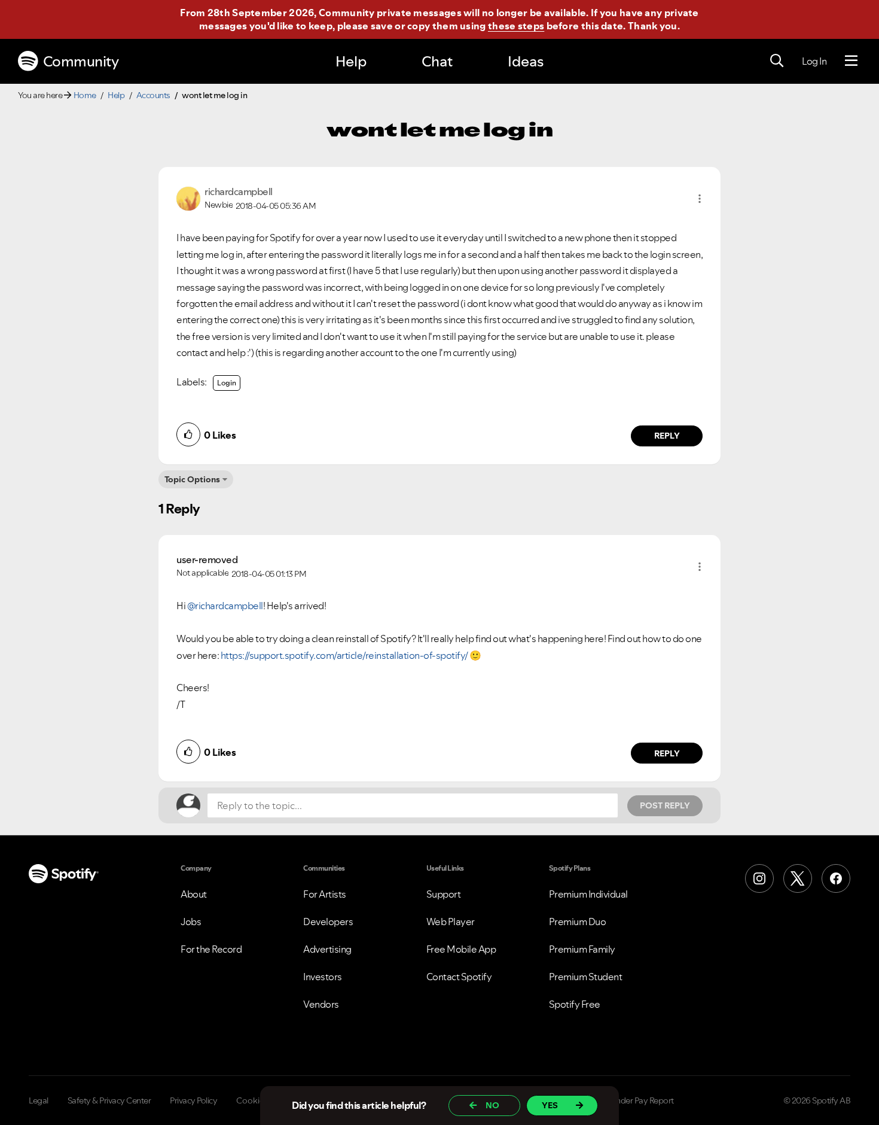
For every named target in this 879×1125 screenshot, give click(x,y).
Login (226, 383)
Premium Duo (577, 921)
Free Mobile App (461, 949)
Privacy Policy (193, 1100)
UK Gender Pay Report (633, 1100)
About (194, 894)
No (492, 1105)
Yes (550, 1105)
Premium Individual (588, 894)
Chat (437, 61)
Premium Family (582, 949)
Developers (328, 921)
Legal (38, 1100)
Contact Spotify (459, 976)
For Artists (324, 894)
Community (81, 61)
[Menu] (851, 61)
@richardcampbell (225, 605)
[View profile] (188, 197)
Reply (667, 436)
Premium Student (585, 976)
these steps (516, 25)
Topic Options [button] (192, 479)
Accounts (153, 95)
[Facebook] (836, 878)
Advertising (327, 949)
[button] (700, 199)
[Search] (777, 61)
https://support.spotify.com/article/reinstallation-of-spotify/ (344, 655)
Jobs (191, 921)
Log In (814, 61)
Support (443, 894)
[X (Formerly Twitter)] (797, 878)
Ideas (526, 61)
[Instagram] (759, 878)
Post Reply (665, 805)
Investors (322, 976)
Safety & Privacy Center (109, 1100)
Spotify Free (574, 1004)
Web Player (450, 921)
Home (85, 95)
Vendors (321, 1004)
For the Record (211, 949)
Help (351, 61)
